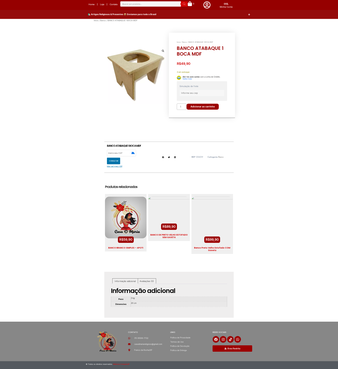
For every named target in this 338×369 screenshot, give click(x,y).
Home (91, 4)
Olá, (226, 3)
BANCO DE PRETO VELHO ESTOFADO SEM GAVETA (169, 236)
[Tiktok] (230, 339)
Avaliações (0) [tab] (147, 281)
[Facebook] (216, 339)
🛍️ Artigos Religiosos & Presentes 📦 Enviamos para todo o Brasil (122, 14)
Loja (102, 4)
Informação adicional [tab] (125, 281)
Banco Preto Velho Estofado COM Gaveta (212, 249)
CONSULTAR (113, 161)
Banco (103, 20)
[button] (169, 14)
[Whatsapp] (237, 339)
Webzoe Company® (121, 364)
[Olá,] (207, 5)
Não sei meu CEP (114, 166)
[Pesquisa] (184, 4)
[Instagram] (223, 339)
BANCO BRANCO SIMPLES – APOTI (125, 247)
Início (96, 20)
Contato (114, 4)
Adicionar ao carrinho (203, 106)
